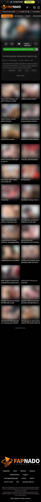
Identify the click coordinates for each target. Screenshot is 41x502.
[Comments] (35, 44)
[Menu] (38, 7)
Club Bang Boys (7, 16)
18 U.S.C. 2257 (8, 482)
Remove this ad (20, 328)
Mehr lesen (20, 76)
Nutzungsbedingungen (11, 478)
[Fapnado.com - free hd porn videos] (11, 7)
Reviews (23, 471)
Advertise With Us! (28, 482)
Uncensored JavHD (8, 12)
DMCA (32, 478)
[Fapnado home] (20, 467)
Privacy (24, 478)
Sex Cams (36, 12)
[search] (34, 7)
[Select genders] (28, 7)
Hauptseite (6, 471)
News (15, 471)
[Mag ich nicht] (11, 44)
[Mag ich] (6, 44)
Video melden (27, 44)
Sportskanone (18, 16)
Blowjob (27, 16)
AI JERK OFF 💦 (23, 12)
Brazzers (32, 471)
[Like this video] (19, 44)
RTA (18, 482)
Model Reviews (14, 474)
